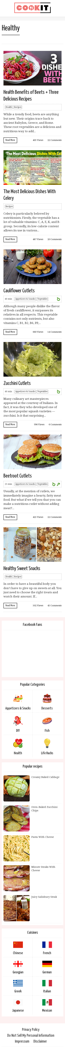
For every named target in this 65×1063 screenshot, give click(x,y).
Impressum (22, 1041)
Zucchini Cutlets (17, 383)
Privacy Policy (31, 1030)
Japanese (18, 1010)
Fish (47, 730)
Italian (47, 991)
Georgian (18, 972)
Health (9, 107)
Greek (17, 991)
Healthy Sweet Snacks (21, 568)
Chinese (18, 953)
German (47, 972)
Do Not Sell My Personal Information (30, 1036)
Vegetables (42, 299)
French (47, 953)
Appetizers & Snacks (25, 299)
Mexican (47, 1010)
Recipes (17, 107)
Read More (10, 140)
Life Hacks (47, 753)
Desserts (47, 708)
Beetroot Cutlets (17, 476)
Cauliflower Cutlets (19, 290)
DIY (18, 730)
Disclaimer (40, 1041)
